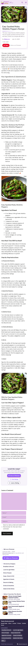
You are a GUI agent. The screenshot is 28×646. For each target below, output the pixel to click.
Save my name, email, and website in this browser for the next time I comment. (14, 527)
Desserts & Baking (8, 582)
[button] (22, 2)
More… (3, 640)
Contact (14, 623)
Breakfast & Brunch (8, 566)
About (9, 623)
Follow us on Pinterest (15, 45)
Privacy (19, 623)
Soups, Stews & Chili (8, 576)
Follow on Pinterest (11, 558)
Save (6, 45)
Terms (2, 625)
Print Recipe (15, 479)
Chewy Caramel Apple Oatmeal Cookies (14, 597)
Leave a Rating (15, 483)
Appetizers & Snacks (8, 579)
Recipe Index (4, 623)
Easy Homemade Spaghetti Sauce (16, 607)
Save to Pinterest (15, 475)
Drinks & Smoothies (8, 585)
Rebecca (7, 39)
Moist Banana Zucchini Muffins (15, 612)
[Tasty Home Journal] (7, 2)
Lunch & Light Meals (9, 569)
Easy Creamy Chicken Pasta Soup (16, 602)
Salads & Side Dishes (8, 588)
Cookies (24, 623)
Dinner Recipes (7, 573)
